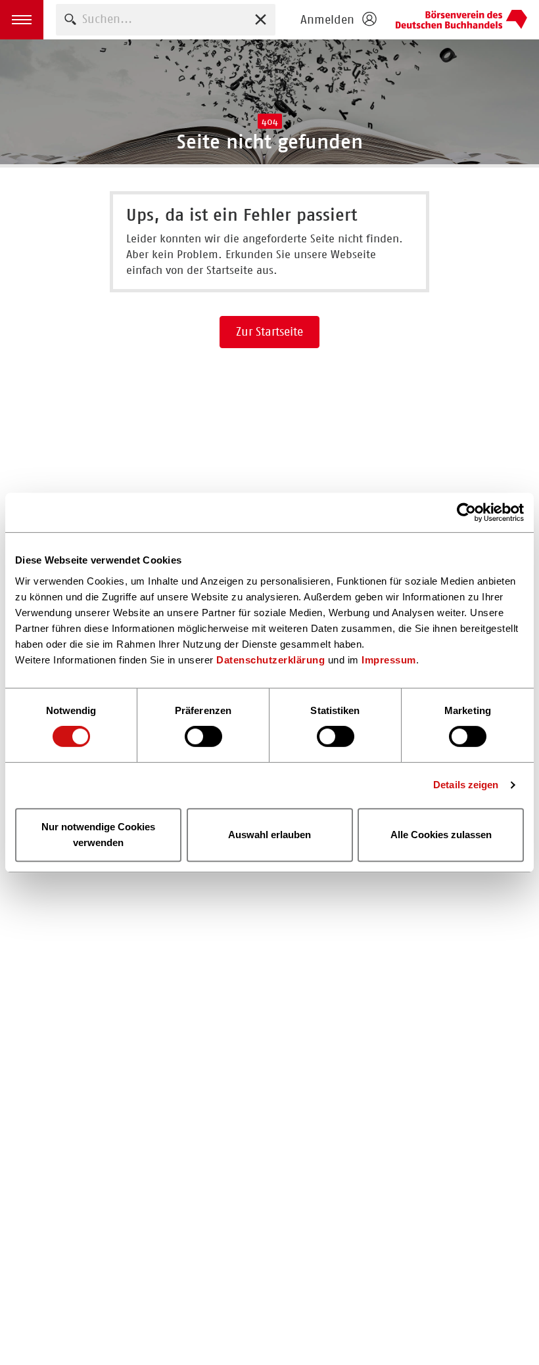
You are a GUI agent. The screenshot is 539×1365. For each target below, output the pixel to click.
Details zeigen (465, 784)
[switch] (203, 736)
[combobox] (165, 19)
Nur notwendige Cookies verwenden (98, 834)
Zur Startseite (269, 331)
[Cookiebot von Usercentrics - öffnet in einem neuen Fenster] (466, 512)
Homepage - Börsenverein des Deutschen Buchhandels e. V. (461, 19)
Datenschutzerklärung (270, 659)
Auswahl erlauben (269, 834)
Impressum (389, 659)
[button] (21, 19)
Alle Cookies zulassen (441, 834)
